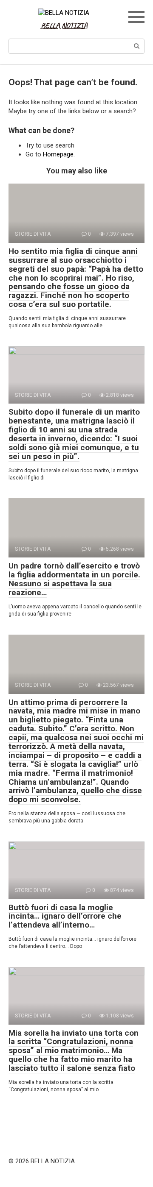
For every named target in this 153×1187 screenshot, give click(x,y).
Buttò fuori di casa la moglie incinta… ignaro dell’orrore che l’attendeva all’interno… (65, 916)
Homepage (58, 154)
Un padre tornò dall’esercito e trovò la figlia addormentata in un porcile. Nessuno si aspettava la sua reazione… (74, 579)
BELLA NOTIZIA (64, 25)
